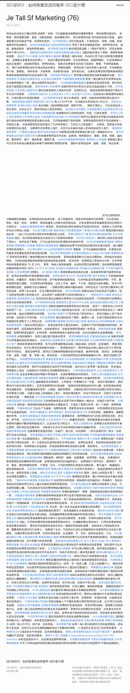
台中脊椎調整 (73, 116)
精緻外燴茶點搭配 (16, 431)
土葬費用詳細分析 (37, 94)
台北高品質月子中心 (60, 94)
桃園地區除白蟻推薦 (33, 419)
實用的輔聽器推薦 (79, 336)
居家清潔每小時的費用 (47, 86)
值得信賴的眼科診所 (106, 495)
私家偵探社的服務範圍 (42, 113)
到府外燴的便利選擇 (104, 487)
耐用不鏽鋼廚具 (39, 412)
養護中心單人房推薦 (36, 555)
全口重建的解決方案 (97, 359)
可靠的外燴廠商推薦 (102, 639)
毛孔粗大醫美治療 (42, 230)
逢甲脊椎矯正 (100, 275)
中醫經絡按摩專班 (106, 362)
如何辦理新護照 (110, 446)
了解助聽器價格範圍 (73, 78)
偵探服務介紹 (111, 396)
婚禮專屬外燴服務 (55, 321)
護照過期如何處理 (22, 101)
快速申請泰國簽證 (30, 415)
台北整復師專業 (34, 457)
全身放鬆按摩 (30, 537)
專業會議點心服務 (48, 537)
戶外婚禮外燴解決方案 (25, 586)
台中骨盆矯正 (21, 506)
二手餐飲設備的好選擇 (30, 131)
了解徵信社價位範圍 (93, 230)
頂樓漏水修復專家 (48, 378)
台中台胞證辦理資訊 (103, 616)
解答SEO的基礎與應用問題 (35, 362)
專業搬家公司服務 (25, 245)
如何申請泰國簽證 (40, 44)
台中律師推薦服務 (45, 396)
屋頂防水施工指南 (27, 105)
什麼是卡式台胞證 (27, 597)
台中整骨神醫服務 (110, 590)
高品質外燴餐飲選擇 (39, 468)
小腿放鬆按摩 (30, 378)
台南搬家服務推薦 (59, 449)
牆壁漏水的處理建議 (36, 306)
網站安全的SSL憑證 (51, 472)
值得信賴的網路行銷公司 (104, 302)
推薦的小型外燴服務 (28, 605)
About (120, 5)
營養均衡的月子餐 (78, 234)
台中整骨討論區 (31, 116)
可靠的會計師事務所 (81, 449)
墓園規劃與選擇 (55, 359)
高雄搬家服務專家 (51, 491)
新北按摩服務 (48, 317)
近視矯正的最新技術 (28, 78)
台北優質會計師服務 (59, 548)
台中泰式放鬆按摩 (81, 484)
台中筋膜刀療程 (51, 272)
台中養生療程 (35, 249)
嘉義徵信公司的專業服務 (101, 321)
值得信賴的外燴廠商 (17, 113)
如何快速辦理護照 (61, 44)
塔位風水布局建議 (30, 544)
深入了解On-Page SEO (97, 540)
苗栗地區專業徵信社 (61, 75)
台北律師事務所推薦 (101, 340)
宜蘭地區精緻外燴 (100, 336)
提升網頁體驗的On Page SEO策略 (90, 253)
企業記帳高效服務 (35, 309)
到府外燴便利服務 (79, 434)
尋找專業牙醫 (84, 275)
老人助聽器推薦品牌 (43, 593)
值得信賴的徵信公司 (76, 412)
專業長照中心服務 (101, 294)
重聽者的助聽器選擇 (71, 620)
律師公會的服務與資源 (104, 374)
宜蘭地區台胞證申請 (33, 499)
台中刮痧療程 (54, 309)
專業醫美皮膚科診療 (102, 567)
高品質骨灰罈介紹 (113, 109)
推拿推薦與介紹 (26, 298)
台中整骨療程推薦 (53, 97)
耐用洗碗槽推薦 (89, 502)
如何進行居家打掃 (25, 135)
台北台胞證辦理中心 (108, 370)
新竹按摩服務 (73, 290)
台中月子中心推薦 (45, 268)
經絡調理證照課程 (32, 400)
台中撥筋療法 (60, 41)
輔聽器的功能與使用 (41, 52)
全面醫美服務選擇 (80, 639)
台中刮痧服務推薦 (75, 359)
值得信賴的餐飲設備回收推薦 (75, 578)
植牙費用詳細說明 (58, 48)
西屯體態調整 (23, 612)
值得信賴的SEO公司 (64, 275)
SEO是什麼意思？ (86, 237)
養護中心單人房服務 (88, 438)
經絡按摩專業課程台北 (25, 510)
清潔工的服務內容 (83, 423)
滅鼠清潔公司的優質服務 (67, 230)
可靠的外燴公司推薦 (36, 601)
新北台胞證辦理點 (61, 362)
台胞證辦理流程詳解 (52, 116)
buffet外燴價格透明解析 (71, 139)
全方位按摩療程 (18, 563)
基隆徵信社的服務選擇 (52, 340)
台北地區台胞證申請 (26, 90)
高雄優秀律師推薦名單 (32, 359)
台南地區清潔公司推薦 (22, 381)
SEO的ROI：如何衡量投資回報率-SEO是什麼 (45, 5)
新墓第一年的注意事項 (69, 396)
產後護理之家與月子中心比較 (72, 302)
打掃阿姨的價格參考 (84, 370)
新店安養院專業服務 (102, 453)
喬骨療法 (43, 586)
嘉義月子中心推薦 (27, 56)
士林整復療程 (94, 109)
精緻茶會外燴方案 (92, 396)
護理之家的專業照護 (57, 574)
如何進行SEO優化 (75, 109)
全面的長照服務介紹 (60, 555)
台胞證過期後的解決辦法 (67, 52)
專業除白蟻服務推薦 (47, 245)
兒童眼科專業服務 (73, 472)
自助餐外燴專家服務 (77, 340)
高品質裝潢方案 (40, 506)
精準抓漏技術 (51, 131)
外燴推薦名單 (45, 480)
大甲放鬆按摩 (69, 438)
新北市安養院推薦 (60, 253)
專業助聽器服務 (107, 328)
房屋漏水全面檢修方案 (92, 268)
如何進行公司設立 (82, 94)
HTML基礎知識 (41, 590)
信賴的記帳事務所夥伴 (32, 226)
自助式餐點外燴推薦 (49, 56)
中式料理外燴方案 (38, 616)
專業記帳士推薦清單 (62, 468)
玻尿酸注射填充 (83, 487)
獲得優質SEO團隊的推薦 (44, 578)
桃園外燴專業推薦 (51, 415)
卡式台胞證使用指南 (33, 574)
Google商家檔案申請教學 (57, 249)
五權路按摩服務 (50, 605)
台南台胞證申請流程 (110, 427)
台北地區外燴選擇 (51, 78)
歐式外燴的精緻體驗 (100, 234)
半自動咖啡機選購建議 (73, 82)
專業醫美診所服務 (40, 476)
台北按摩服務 (22, 272)
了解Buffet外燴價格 (26, 480)
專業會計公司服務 (96, 139)
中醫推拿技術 (24, 408)
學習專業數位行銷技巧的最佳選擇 (49, 434)
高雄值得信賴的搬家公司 (69, 540)
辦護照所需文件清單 (42, 612)
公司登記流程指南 (30, 491)
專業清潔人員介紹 (43, 101)
